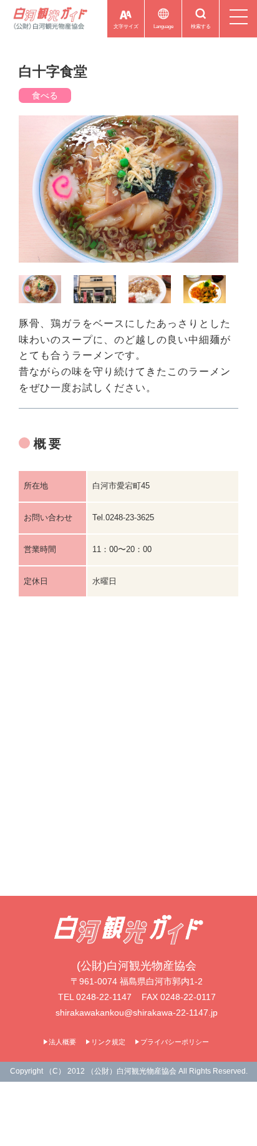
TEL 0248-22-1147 (95, 997)
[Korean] (139, 37)
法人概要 (62, 1042)
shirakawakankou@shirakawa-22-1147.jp (137, 1012)
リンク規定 (108, 1042)
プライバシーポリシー (174, 1042)
